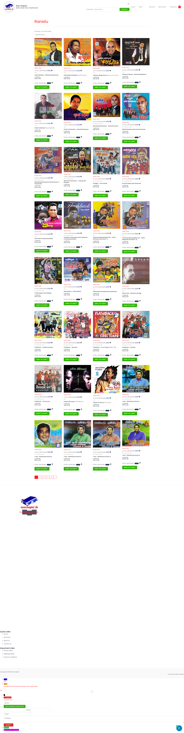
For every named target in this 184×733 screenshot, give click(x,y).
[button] (108, 4)
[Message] (94, 722)
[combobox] (14, 706)
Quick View (37, 68)
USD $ (21, 685)
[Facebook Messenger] (4, 730)
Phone (7, 727)
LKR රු (5, 680)
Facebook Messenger (12, 730)
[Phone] (4, 727)
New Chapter (21, 6)
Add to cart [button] (42, 87)
